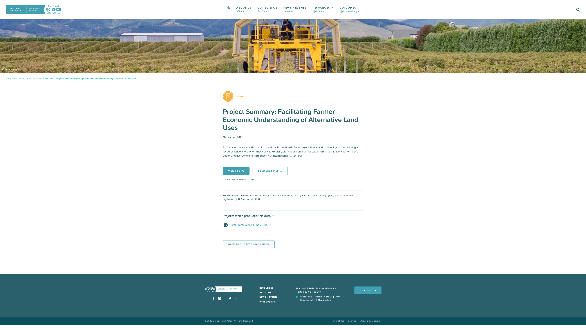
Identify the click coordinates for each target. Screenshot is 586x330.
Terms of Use (337, 321)
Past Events (267, 302)
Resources (266, 288)
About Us (265, 293)
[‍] (228, 9)
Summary (49, 78)
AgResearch (314, 292)
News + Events (268, 297)
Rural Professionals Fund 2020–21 (250, 225)
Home (21, 78)
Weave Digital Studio (370, 321)
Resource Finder (34, 78)
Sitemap (352, 321)
